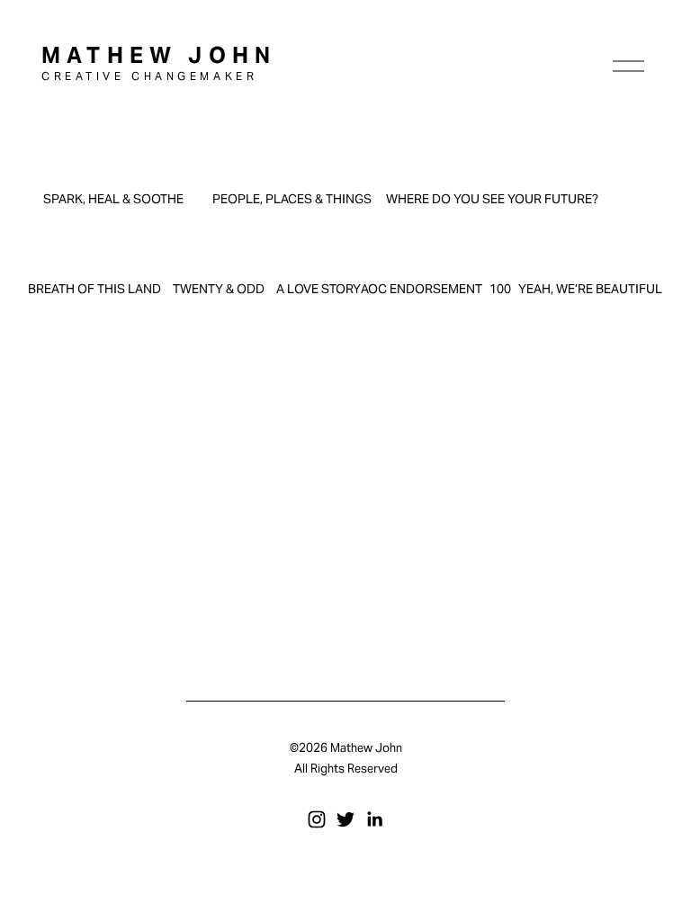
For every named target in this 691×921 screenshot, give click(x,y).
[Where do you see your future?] (492, 170)
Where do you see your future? (492, 199)
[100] (500, 260)
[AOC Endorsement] (421, 260)
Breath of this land (94, 289)
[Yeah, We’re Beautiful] (590, 260)
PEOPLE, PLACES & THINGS (292, 199)
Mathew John (158, 55)
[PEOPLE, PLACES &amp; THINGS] (292, 170)
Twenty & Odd (219, 289)
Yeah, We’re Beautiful (590, 289)
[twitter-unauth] (345, 819)
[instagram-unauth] (317, 819)
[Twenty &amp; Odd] (218, 260)
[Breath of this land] (94, 260)
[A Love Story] (318, 260)
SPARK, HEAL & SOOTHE (113, 199)
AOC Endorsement (421, 289)
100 (500, 289)
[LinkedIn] (374, 819)
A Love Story (318, 289)
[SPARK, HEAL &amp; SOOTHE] (113, 170)
